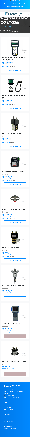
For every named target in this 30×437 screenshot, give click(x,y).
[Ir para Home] (13, 14)
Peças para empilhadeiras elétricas (12, 10)
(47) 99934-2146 (10, 395)
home (1, 34)
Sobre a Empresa (8, 409)
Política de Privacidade (10, 405)
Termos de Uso (8, 407)
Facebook (13, 428)
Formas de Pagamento (10, 419)
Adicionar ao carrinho (15, 70)
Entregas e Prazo (8, 421)
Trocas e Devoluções (9, 417)
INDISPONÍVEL (15, 336)
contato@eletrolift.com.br (12, 397)
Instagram (7, 428)
